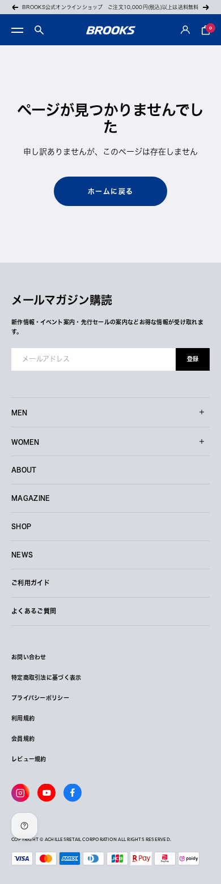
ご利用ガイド (30, 583)
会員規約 (23, 738)
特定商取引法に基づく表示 (46, 677)
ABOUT (24, 469)
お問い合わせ (28, 657)
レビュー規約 (28, 759)
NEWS (22, 554)
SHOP (21, 526)
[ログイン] (185, 30)
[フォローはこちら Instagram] (20, 793)
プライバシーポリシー (40, 698)
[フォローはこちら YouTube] (46, 793)
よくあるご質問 (33, 611)
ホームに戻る (111, 191)
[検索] (39, 30)
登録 (192, 359)
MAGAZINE (30, 498)
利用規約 (23, 718)
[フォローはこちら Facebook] (72, 793)
